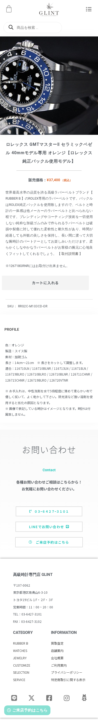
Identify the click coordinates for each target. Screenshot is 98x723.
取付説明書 (69, 254)
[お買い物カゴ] (9, 9)
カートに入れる (45, 282)
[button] (89, 9)
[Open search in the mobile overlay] (33, 27)
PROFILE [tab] (11, 329)
